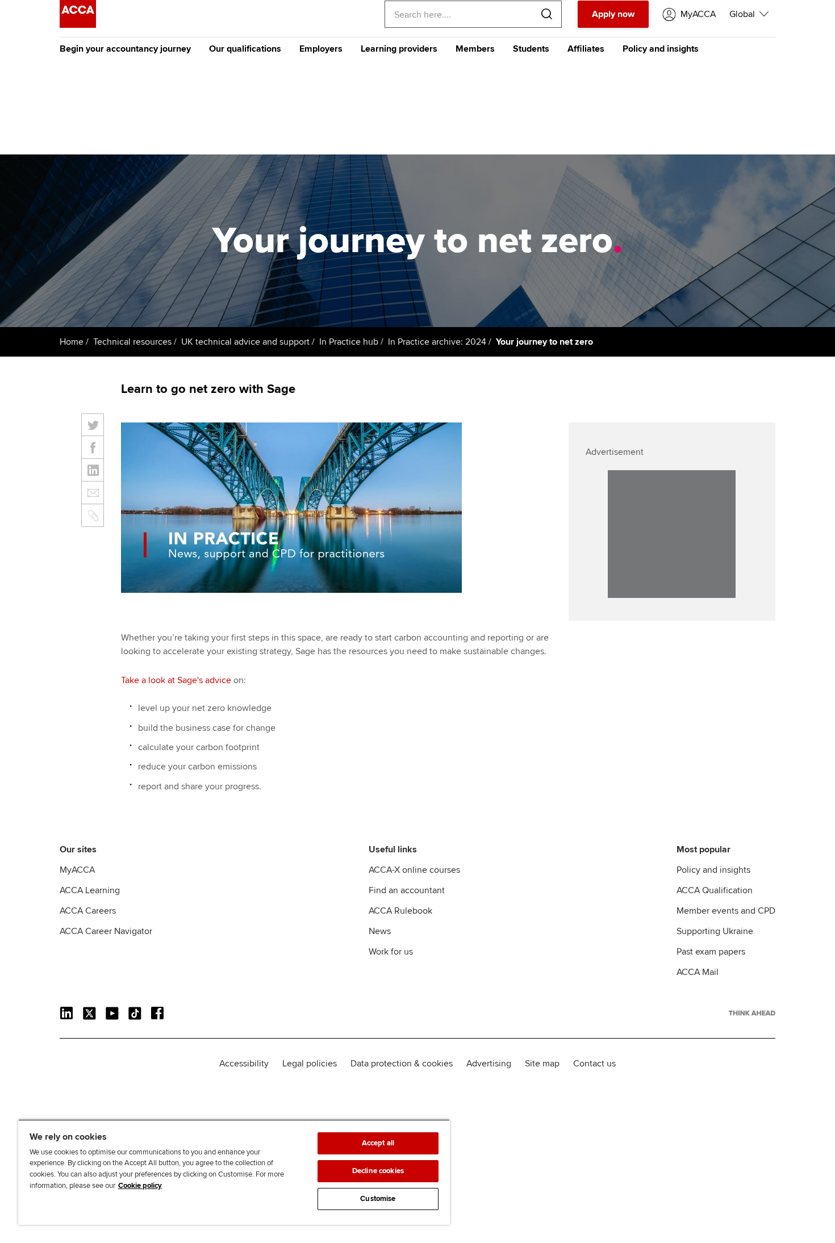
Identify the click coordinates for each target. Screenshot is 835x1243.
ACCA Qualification (715, 890)
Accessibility (244, 1063)
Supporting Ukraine (715, 931)
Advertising (488, 1063)
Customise (377, 1198)
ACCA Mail (698, 972)
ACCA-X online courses (414, 870)
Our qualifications (245, 49)
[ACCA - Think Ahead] (78, 25)
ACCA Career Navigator (106, 931)
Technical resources (132, 342)
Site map (542, 1063)
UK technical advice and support (245, 342)
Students (531, 49)
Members (475, 49)
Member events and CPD (726, 910)
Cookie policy (140, 1185)
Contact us (594, 1063)
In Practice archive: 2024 (437, 342)
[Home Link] (752, 1013)
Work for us (391, 951)
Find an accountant (407, 890)
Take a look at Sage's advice (176, 680)
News (380, 931)
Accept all (378, 1143)
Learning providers (399, 49)
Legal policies (309, 1063)
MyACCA (77, 870)
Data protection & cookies (401, 1063)
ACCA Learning (90, 890)
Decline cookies (378, 1170)
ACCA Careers (88, 910)
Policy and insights (661, 49)
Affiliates (585, 49)
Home (72, 342)
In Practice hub (348, 342)
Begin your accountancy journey (125, 49)
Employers (321, 49)
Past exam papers (711, 951)
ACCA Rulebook (400, 910)
